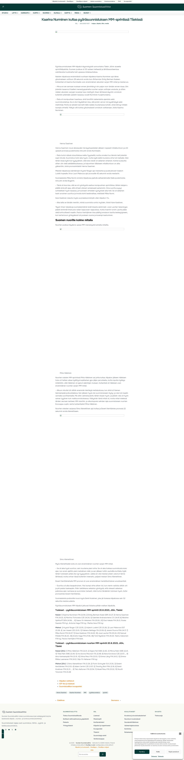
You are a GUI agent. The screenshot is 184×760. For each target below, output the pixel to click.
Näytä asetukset (174, 752)
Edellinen (61, 700)
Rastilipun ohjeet (103, 747)
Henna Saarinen (61, 692)
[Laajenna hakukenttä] (3, 6)
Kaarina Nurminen (75, 692)
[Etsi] (102, 754)
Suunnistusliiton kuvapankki (70, 686)
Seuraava (115, 700)
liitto (103, 23)
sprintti (105, 692)
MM (85, 692)
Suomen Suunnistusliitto (83, 743)
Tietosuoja (154, 756)
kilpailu (99, 23)
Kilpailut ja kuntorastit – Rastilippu (86, 747)
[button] (180, 734)
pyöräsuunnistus (94, 692)
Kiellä (158, 752)
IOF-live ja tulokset (66, 684)
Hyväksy (142, 752)
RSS (92, 750)
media (107, 23)
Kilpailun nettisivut (66, 681)
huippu (94, 23)
